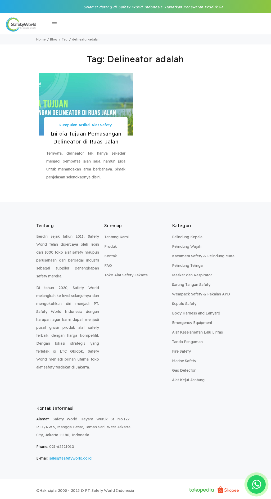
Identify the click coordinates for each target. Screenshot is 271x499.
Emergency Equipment (192, 322)
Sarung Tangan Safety (191, 284)
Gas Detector (184, 370)
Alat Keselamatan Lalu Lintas (197, 332)
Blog (53, 39)
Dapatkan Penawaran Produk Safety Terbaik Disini (201, 7)
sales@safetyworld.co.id (70, 458)
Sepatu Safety (184, 303)
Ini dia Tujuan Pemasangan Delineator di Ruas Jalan (86, 137)
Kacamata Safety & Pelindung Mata (203, 256)
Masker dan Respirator (192, 275)
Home (41, 39)
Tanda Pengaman (187, 341)
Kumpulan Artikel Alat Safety (85, 125)
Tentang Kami (116, 237)
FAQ (108, 265)
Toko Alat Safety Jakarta (126, 275)
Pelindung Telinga (187, 265)
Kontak (110, 256)
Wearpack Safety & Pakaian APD (201, 294)
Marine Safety (184, 360)
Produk (110, 246)
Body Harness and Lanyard (196, 313)
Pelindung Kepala (187, 237)
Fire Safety (181, 351)
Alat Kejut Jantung (188, 379)
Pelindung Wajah (186, 246)
